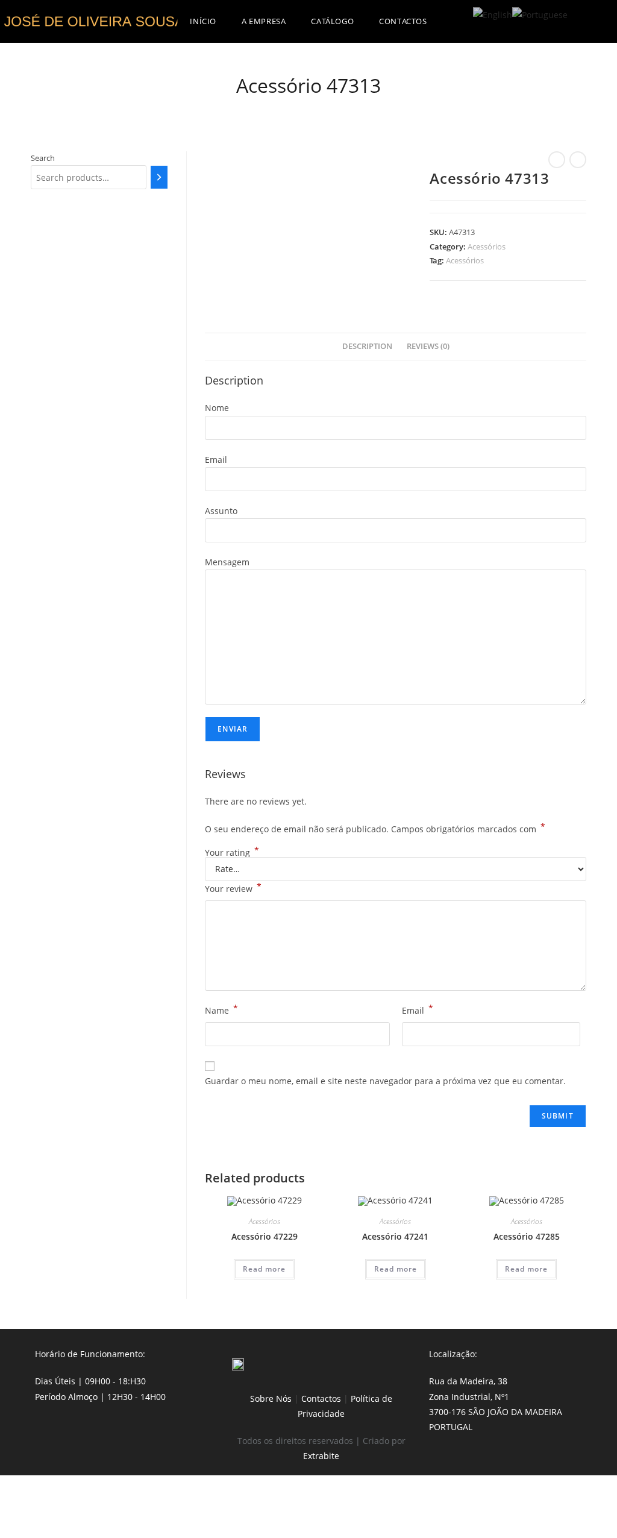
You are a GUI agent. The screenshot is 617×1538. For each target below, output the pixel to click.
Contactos (321, 1398)
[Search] (159, 177)
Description (367, 346)
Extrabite (321, 1455)
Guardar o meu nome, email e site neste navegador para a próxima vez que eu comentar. (385, 1081)
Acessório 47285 (526, 1236)
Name (221, 1009)
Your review (233, 887)
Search (43, 157)
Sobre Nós (271, 1398)
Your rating (232, 853)
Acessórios (487, 246)
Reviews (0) (428, 346)
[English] (492, 13)
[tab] (367, 346)
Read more (264, 1269)
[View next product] (577, 159)
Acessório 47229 (264, 1236)
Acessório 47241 (395, 1236)
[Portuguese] (540, 13)
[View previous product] (556, 159)
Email (417, 1009)
